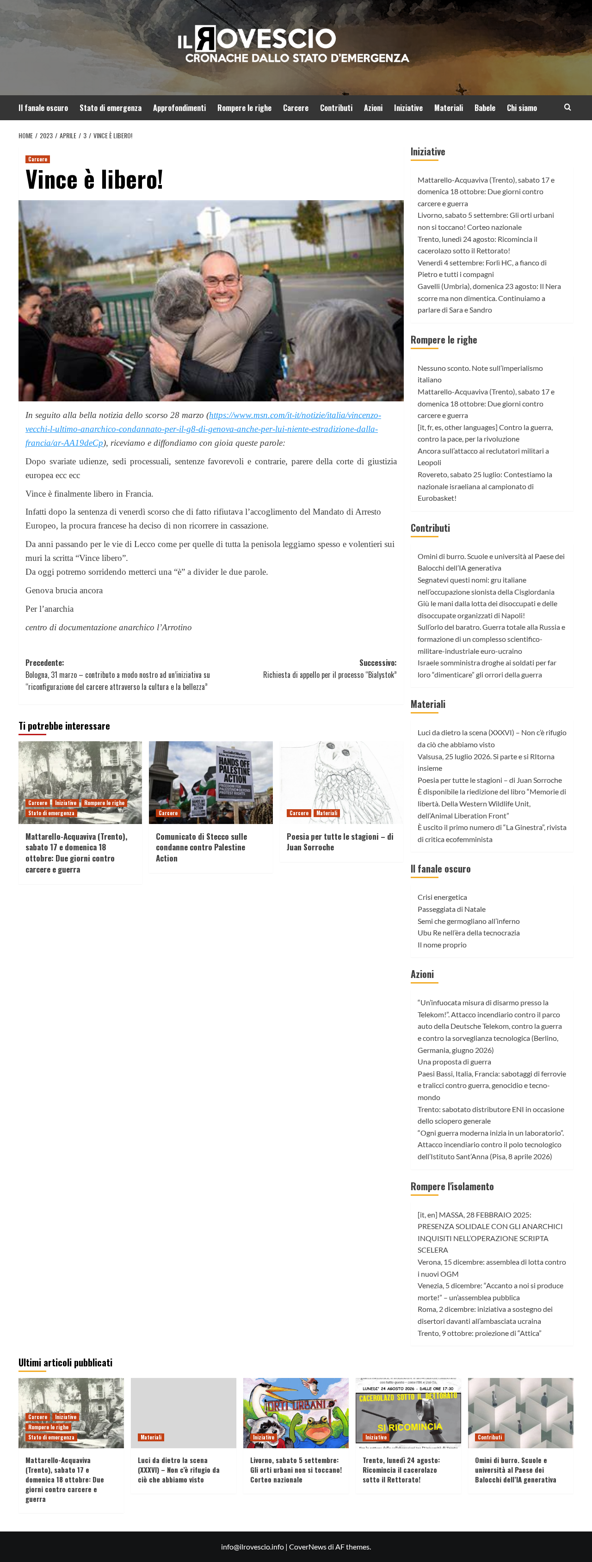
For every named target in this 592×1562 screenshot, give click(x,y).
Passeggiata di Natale (452, 908)
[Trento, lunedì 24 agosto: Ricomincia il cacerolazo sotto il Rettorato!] (408, 1413)
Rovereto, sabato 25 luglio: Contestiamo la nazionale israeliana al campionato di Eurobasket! (485, 486)
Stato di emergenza (111, 107)
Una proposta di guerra (454, 1061)
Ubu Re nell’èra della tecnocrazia (469, 932)
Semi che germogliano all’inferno (469, 920)
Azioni (373, 107)
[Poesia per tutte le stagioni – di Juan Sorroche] (341, 782)
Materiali (448, 107)
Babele (485, 107)
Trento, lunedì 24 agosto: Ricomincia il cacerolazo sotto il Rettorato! (401, 1469)
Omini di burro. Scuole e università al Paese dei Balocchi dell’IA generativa (515, 1469)
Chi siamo (522, 107)
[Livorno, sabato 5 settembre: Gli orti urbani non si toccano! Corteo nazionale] (296, 1413)
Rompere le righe (244, 107)
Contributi (336, 107)
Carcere (295, 107)
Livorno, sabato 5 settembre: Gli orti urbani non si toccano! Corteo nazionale (296, 1469)
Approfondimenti (179, 107)
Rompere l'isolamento (452, 1186)
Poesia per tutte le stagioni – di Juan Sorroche (340, 841)
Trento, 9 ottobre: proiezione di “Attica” (480, 1332)
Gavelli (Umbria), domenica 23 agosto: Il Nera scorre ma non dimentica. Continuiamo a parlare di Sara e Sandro (489, 298)
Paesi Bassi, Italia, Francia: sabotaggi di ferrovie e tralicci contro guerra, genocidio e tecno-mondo (492, 1085)
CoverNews (308, 1546)
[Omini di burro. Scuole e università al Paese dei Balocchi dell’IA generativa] (521, 1413)
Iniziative (408, 107)
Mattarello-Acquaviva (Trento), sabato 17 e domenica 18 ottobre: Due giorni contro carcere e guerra (76, 852)
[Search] (568, 107)
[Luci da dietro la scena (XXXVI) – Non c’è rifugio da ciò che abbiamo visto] (183, 1413)
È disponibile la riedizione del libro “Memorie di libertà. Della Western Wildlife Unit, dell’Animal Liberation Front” (492, 803)
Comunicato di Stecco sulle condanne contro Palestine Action (201, 847)
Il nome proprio (442, 944)
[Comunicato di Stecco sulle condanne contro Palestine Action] (210, 782)
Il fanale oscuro (43, 107)
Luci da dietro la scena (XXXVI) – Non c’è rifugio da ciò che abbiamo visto (179, 1469)
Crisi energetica (442, 896)
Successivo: (329, 668)
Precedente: (117, 674)
